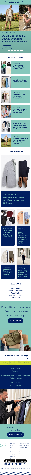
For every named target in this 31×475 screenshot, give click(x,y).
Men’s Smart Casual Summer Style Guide (20, 81)
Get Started (26, 2)
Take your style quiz (15, 320)
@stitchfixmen (11, 364)
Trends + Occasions (15, 291)
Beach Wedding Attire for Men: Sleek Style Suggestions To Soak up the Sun (23, 238)
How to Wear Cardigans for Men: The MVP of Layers (7, 272)
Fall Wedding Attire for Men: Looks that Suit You (13, 201)
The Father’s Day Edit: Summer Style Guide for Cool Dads (20, 111)
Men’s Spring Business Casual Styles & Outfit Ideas (22, 273)
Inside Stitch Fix (15, 295)
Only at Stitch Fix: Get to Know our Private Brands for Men (7, 234)
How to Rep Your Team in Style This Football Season (19, 67)
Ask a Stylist (15, 293)
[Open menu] (2, 2)
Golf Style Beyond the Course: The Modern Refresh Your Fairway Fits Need (20, 126)
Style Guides (15, 288)
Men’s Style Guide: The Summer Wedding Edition (19, 96)
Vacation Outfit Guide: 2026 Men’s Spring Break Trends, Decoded (14, 39)
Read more (7, 47)
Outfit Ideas (15, 298)
